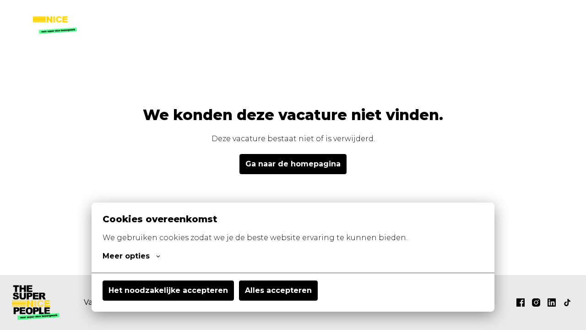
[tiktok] (567, 302)
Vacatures (310, 18)
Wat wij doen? (370, 18)
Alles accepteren (278, 290)
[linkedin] (551, 302)
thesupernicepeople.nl (506, 18)
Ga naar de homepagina (293, 164)
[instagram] (536, 302)
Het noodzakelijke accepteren (168, 290)
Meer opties (126, 256)
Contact (427, 18)
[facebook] (520, 302)
